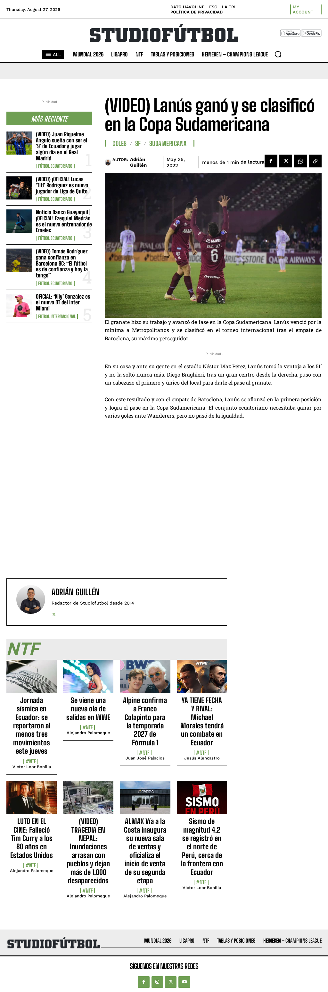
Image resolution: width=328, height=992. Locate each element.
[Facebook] (271, 161)
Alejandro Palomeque (88, 732)
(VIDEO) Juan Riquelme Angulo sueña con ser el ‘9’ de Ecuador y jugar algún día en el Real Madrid (61, 146)
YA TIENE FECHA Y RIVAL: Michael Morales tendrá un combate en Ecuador (202, 721)
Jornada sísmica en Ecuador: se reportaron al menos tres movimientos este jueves (31, 725)
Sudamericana (168, 143)
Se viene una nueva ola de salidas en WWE (88, 709)
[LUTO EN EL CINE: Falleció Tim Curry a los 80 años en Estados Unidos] (31, 801)
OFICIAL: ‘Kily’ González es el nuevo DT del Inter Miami (63, 302)
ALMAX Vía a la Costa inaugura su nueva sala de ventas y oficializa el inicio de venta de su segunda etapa (145, 851)
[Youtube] (184, 982)
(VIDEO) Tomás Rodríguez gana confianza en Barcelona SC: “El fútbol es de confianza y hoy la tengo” (62, 263)
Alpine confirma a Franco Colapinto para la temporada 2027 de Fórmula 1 (145, 721)
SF (138, 143)
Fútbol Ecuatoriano (55, 166)
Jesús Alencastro (202, 758)
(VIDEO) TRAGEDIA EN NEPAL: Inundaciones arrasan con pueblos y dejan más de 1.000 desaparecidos (88, 851)
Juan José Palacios (145, 758)
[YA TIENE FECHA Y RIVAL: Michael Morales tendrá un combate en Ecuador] (202, 680)
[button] (278, 54)
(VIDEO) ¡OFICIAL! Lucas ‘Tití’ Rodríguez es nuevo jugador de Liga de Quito (62, 185)
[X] (285, 161)
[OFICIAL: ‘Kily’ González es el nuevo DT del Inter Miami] (19, 305)
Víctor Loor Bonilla (31, 766)
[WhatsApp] (300, 161)
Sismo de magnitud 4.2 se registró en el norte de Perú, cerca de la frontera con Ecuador (202, 846)
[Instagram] (157, 982)
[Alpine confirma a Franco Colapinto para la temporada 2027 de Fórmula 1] (145, 680)
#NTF (31, 761)
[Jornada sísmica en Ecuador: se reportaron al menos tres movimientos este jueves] (31, 680)
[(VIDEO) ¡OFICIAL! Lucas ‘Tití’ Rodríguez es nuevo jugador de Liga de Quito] (19, 187)
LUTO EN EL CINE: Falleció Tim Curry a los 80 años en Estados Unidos (31, 838)
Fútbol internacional (57, 316)
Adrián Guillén (138, 162)
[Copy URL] (315, 161)
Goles (119, 143)
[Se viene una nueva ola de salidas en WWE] (88, 680)
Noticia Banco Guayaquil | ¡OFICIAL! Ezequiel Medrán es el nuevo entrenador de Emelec (64, 221)
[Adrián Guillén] (108, 162)
